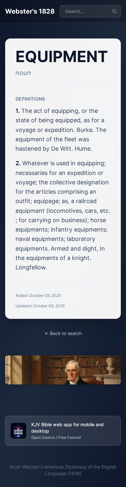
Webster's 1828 (30, 11)
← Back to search (63, 333)
